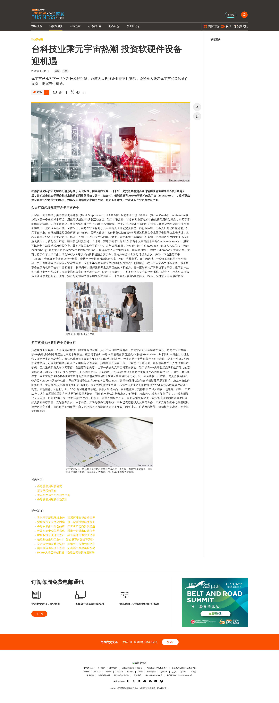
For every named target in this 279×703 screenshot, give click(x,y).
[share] (197, 107)
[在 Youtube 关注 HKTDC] (155, 681)
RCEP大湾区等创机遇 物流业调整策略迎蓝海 (66, 552)
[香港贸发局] (139, 662)
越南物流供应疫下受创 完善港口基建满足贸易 (66, 548)
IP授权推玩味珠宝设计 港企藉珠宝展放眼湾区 (66, 535)
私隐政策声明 (104, 675)
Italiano (130, 672)
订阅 (41, 614)
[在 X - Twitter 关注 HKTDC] (133, 681)
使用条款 (90, 675)
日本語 (193, 672)
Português (151, 672)
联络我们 (113, 668)
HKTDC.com (88, 668)
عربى (174, 672)
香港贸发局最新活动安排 (52, 499)
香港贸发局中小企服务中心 (53, 495)
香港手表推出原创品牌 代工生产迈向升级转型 (66, 526)
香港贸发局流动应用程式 (131, 668)
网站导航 (137, 675)
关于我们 (101, 668)
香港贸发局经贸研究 (49, 486)
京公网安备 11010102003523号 (180, 675)
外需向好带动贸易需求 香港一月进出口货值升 (66, 530)
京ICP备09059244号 (153, 675)
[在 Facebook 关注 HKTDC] (128, 681)
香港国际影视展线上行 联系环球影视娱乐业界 (66, 517)
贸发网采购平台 (47, 490)
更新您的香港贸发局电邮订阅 (184, 668)
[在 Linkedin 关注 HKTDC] (139, 681)
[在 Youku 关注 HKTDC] (161, 681)
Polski (140, 672)
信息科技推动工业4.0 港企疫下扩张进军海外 (65, 539)
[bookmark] (197, 116)
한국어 (183, 672)
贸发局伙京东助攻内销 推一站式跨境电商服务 (66, 522)
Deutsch (97, 672)
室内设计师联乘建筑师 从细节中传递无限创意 (66, 543)
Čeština (86, 672)
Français (119, 672)
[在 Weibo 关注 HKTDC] (144, 681)
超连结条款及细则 (121, 675)
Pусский (163, 672)
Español (108, 672)
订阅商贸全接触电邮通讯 (156, 668)
